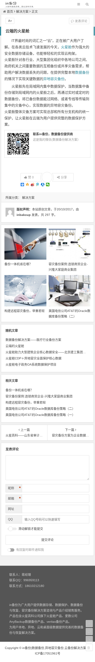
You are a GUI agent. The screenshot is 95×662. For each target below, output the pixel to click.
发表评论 (80, 21)
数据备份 (82, 72)
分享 (64, 177)
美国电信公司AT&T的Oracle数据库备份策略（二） (40, 408)
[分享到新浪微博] (32, 184)
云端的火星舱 (15, 346)
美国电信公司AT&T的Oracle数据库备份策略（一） (40, 415)
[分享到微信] (48, 184)
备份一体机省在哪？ (18, 264)
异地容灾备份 (54, 79)
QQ (10, 519)
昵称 (14, 488)
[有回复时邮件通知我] (11, 550)
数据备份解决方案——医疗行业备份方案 (33, 339)
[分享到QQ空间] (27, 184)
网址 (11, 509)
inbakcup (24, 215)
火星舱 (66, 47)
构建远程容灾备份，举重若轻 (24, 311)
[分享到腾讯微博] (38, 184)
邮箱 (14, 498)
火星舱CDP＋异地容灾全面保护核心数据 (33, 358)
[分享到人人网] (43, 184)
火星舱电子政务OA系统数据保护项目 (31, 364)
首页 (10, 11)
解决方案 (22, 11)
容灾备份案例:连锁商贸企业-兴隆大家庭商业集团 (39, 396)
